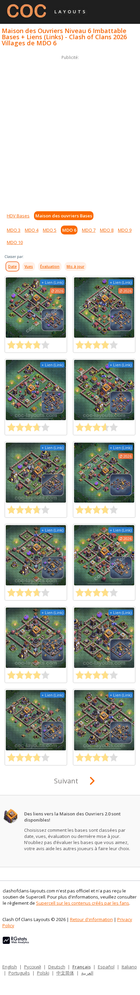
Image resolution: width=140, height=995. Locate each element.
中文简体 (65, 973)
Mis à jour (75, 266)
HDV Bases (18, 216)
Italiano (129, 967)
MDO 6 (69, 230)
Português (19, 973)
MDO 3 (13, 230)
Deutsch (56, 967)
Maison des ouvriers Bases (63, 216)
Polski (43, 973)
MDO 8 (106, 230)
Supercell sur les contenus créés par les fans (82, 903)
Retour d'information (91, 919)
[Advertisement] (70, 131)
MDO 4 (31, 230)
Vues (28, 266)
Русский (32, 967)
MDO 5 (49, 230)
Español (106, 967)
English (9, 967)
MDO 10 (15, 242)
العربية (87, 973)
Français (81, 967)
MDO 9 (125, 230)
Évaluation (49, 266)
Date (12, 266)
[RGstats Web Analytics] (16, 942)
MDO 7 (88, 230)
